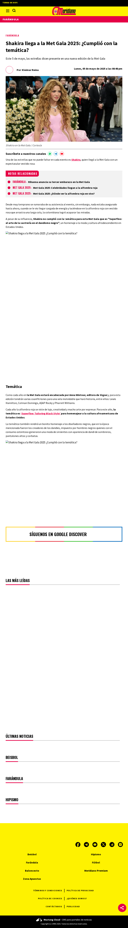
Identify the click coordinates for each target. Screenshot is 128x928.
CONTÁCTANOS (54, 906)
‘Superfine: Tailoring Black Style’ (41, 413)
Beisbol (32, 854)
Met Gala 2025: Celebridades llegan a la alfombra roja (65, 187)
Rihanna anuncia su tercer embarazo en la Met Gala (59, 182)
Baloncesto (32, 870)
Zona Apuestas (32, 878)
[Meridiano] (64, 11)
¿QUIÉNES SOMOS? (77, 898)
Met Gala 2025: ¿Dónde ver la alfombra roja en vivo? (64, 193)
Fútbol (96, 862)
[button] (122, 908)
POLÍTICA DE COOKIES (50, 898)
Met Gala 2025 (22, 188)
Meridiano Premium (96, 870)
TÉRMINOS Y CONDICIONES (47, 890)
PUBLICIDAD (73, 906)
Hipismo (96, 854)
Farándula (12, 35)
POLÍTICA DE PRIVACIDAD (80, 890)
